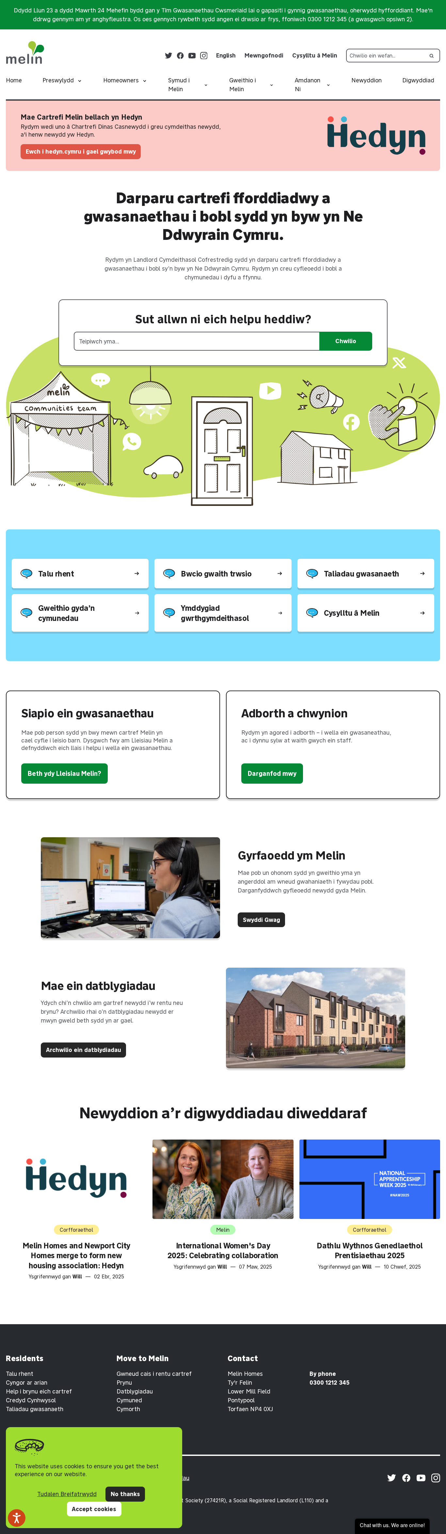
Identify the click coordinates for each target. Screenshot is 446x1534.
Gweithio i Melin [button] (242, 84)
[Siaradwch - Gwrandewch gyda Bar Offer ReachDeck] (16, 1518)
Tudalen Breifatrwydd (67, 1494)
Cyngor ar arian (26, 1382)
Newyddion (366, 80)
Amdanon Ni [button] (307, 84)
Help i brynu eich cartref (39, 1391)
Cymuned (129, 1400)
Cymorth (128, 1409)
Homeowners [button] (121, 80)
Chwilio (345, 341)
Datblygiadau (135, 1391)
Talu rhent (19, 1373)
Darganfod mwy (272, 773)
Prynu (124, 1382)
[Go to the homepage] (25, 52)
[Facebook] (180, 55)
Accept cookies (94, 1509)
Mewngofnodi (264, 55)
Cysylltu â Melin (314, 55)
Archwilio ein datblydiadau (83, 1050)
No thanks (125, 1494)
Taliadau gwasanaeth (34, 1409)
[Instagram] (204, 55)
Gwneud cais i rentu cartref (154, 1373)
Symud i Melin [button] (179, 84)
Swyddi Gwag (261, 920)
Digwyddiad (418, 80)
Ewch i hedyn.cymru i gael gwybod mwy (81, 151)
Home (14, 80)
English (226, 55)
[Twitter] (168, 55)
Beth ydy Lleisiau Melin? (64, 773)
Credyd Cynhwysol (31, 1400)
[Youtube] (192, 55)
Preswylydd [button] (58, 80)
